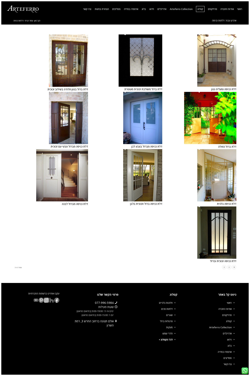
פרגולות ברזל (166, 321)
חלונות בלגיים (166, 302)
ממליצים (227, 358)
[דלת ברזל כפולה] (210, 143)
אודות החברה (225, 308)
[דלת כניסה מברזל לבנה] (62, 200)
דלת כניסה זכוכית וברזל (223, 261)
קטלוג (229, 321)
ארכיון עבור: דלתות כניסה (224, 20)
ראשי (229, 302)
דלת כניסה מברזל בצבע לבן (146, 146)
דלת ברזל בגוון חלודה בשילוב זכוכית (68, 89)
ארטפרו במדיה (225, 351)
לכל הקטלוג (167, 339)
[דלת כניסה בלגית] (216, 200)
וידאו (229, 339)
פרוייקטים (227, 315)
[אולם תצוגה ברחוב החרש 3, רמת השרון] (116, 321)
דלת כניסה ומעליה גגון (223, 89)
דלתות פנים (167, 308)
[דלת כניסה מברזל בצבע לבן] (142, 143)
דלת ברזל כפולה (227, 146)
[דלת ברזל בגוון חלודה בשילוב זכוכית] (68, 85)
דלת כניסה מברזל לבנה (75, 204)
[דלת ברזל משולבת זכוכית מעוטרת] (140, 85)
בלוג (229, 345)
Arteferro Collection (220, 327)
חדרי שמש (167, 333)
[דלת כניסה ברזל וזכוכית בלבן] (142, 200)
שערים (169, 315)
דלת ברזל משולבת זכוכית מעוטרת (143, 89)
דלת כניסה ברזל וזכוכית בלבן (146, 204)
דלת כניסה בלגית (226, 204)
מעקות (169, 327)
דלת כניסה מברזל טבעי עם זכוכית (69, 146)
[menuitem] (240, 9)
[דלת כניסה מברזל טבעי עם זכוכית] (68, 143)
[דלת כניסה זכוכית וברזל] (216, 257)
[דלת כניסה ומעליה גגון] (216, 85)
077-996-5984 (104, 303)
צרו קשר (228, 364)
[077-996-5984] (116, 303)
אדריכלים (227, 333)
